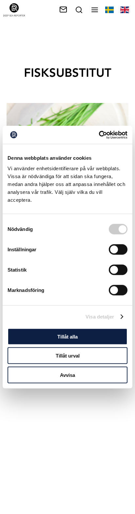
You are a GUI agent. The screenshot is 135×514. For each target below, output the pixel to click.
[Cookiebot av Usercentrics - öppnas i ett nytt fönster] (98, 135)
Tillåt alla (67, 336)
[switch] (118, 249)
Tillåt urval (68, 356)
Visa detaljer (100, 316)
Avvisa (67, 375)
